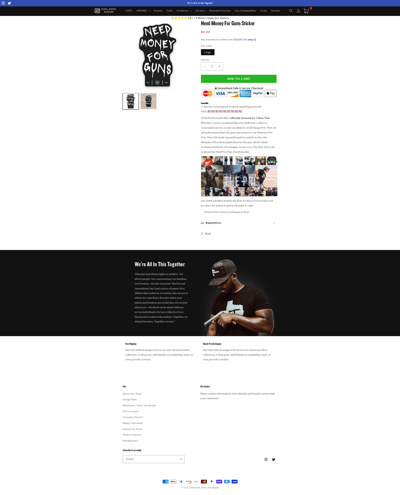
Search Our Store (132, 429)
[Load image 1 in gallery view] (131, 101)
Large (208, 52)
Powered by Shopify (210, 488)
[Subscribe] (180, 459)
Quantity (205, 59)
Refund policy (130, 441)
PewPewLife (194, 488)
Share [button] (208, 233)
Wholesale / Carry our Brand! (139, 405)
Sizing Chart (130, 399)
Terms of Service (132, 435)
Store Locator (131, 411)
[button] (143, 10)
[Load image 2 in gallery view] (148, 101)
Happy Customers (133, 423)
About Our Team (132, 394)
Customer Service (133, 417)
